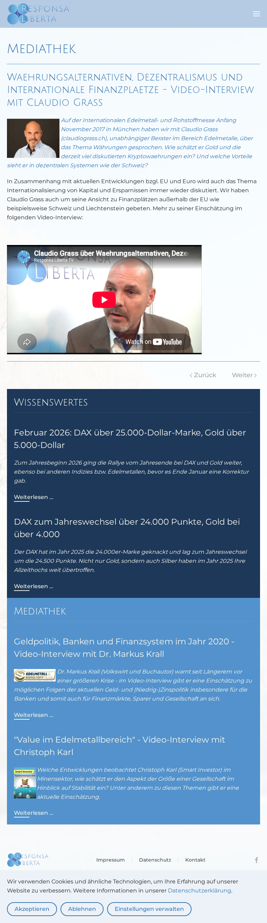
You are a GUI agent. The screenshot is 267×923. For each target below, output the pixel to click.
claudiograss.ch (84, 138)
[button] (256, 14)
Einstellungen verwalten (149, 909)
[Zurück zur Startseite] (38, 14)
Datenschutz (155, 860)
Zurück (205, 375)
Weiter (242, 375)
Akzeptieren (32, 909)
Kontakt (195, 860)
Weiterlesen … (33, 497)
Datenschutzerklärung (199, 890)
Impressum (110, 860)
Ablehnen (82, 909)
